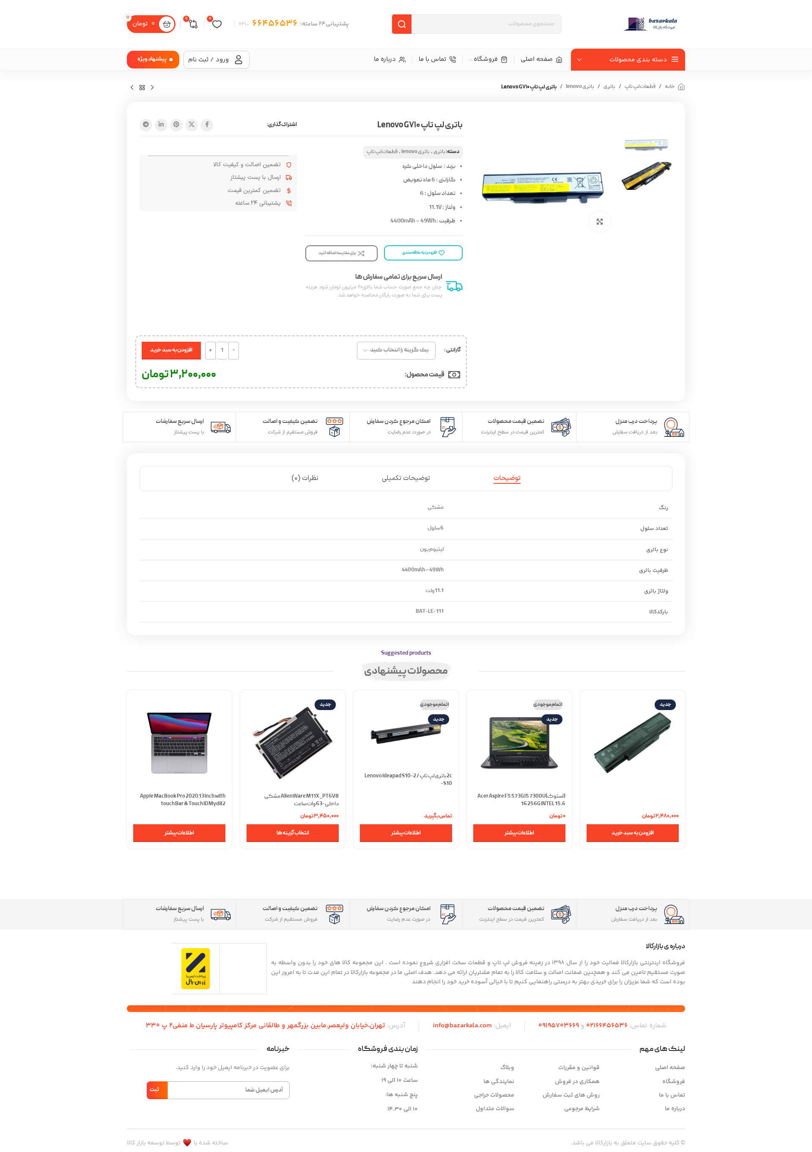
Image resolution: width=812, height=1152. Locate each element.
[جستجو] (401, 24)
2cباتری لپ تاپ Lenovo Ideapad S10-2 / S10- (408, 780)
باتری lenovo (580, 87)
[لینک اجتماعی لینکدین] (161, 125)
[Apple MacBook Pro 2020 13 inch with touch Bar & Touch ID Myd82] (179, 743)
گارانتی (453, 350)
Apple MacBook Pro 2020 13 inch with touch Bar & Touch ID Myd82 (182, 800)
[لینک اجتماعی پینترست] (176, 125)
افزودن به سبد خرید (171, 350)
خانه (670, 87)
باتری (609, 87)
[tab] (507, 478)
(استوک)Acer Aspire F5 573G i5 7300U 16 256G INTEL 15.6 (521, 800)
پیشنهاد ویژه (152, 59)
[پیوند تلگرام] (146, 125)
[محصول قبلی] (152, 88)
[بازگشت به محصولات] (142, 88)
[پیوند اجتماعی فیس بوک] (206, 125)
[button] (633, 833)
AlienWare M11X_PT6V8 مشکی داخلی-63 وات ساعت (301, 800)
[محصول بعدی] (132, 88)
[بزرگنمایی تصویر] (599, 222)
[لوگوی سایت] (651, 23)
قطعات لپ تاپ (640, 87)
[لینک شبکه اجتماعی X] (191, 125)
